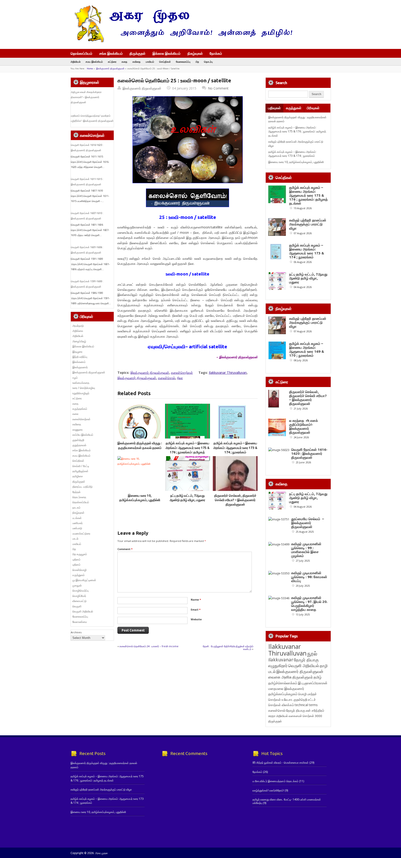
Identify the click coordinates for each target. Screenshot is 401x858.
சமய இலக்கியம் (94, 61)
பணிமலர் (77, 523)
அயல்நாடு (78, 326)
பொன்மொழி (79, 570)
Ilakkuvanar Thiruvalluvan (228, 372)
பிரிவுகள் (313, 108)
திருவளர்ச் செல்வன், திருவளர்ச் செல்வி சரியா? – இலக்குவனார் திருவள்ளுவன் (235, 500)
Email (195, 609)
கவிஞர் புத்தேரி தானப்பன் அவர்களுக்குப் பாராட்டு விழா (307, 224)
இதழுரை (77, 352)
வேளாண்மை (79, 622)
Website (196, 619)
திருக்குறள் (137, 53)
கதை (124, 61)
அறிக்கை (77, 331)
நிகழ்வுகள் (195, 53)
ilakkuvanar (280, 659)
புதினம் (76, 559)
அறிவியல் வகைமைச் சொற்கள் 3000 (299, 716)
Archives (76, 632)
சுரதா (271, 716)
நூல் (312, 653)
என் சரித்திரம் (315, 710)
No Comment (218, 88)
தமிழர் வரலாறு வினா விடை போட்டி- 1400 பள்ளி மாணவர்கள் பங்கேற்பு (286, 801)
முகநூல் (77, 585)
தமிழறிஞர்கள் (80, 471)
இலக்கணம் (79, 362)
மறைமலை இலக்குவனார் (286, 688)
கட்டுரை (112, 61)
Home (90, 68)
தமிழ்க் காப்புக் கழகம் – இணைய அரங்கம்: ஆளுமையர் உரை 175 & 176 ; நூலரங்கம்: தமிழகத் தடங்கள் (297, 131)
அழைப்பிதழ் (79, 341)
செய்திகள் (165, 61)
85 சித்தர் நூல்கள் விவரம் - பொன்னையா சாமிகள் (280, 763)
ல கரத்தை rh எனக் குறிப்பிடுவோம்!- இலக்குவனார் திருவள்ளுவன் (303, 426)
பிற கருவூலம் (79, 554)
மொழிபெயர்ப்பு (80, 590)
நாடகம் (76, 507)
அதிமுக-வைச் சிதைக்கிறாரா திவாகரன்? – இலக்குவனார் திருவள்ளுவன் (86, 97)
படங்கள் (77, 518)
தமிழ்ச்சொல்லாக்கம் (282, 683)
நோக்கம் (216, 54)
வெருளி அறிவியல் (82, 611)
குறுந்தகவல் (79, 445)
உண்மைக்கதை (80, 383)
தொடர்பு (208, 61)
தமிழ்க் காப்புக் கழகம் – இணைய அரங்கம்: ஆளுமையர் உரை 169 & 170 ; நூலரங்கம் (306, 349)
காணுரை (77, 430)
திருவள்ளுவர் (302, 677)
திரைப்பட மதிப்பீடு (82, 487)
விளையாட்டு (79, 601)
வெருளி (76, 606)
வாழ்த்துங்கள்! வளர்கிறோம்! (268, 790)
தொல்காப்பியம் (81, 53)
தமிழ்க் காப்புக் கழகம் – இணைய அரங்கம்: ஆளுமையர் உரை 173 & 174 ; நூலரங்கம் (235, 447)
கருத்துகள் (293, 108)
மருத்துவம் (78, 575)
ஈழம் (75, 378)
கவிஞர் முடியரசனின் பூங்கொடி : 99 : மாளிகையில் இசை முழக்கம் (306, 550)
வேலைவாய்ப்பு (183, 61)
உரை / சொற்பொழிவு (83, 388)
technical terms (306, 705)
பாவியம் (150, 61)
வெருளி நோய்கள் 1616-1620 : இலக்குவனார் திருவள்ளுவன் (309, 453)
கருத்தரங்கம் (79, 409)
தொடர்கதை (79, 497)
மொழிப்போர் (79, 596)
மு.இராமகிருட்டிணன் (84, 580)
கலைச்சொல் (166, 378)
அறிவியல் (76, 61)
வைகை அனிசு (280, 677)
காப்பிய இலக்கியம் (82, 435)
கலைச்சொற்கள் (182, 372)
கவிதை (137, 61)
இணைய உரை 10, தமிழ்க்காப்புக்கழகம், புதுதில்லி (296, 162)
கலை (75, 414)
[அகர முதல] (181, 41)
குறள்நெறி (78, 440)
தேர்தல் (76, 492)
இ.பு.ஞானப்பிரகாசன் (312, 683)
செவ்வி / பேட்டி (80, 466)
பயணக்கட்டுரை (81, 533)
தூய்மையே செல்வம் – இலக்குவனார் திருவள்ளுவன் (307, 523)
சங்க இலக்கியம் (111, 53)
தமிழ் (317, 677)
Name (196, 599)
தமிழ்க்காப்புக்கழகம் (283, 694)
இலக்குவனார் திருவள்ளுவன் (110, 68)
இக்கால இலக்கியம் (166, 53)
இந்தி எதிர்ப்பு (79, 357)
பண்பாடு (77, 528)
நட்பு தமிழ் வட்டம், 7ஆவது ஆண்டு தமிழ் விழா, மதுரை (308, 278)
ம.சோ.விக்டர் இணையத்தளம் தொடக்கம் (275, 781)
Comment (125, 549)
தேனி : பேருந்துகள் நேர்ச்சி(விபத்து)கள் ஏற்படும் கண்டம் (228, 647)
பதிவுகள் (274, 108)
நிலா (180, 378)
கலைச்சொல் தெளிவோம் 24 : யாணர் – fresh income (149, 646)
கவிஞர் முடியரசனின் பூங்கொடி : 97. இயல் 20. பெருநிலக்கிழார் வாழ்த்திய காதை (309, 603)
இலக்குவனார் (80, 367)
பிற (197, 61)
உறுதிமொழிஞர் (80, 393)
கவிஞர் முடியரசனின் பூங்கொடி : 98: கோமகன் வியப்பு (309, 577)
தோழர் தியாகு (295, 710)
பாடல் (75, 539)
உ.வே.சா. (287, 699)
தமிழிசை (77, 476)
